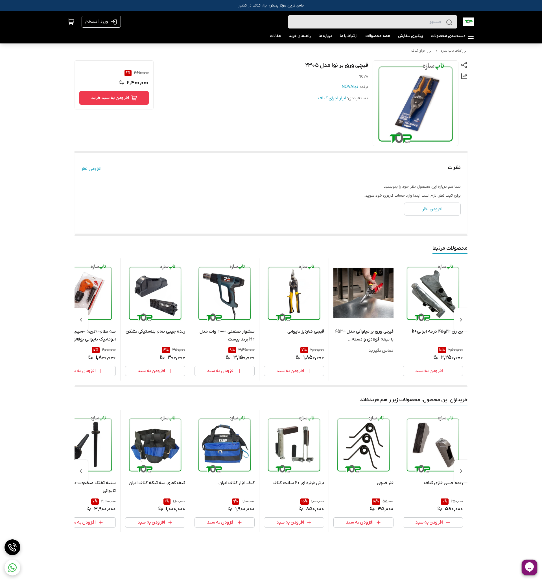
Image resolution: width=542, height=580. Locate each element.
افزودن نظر (91, 169)
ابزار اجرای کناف (421, 51)
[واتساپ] (12, 567)
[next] (81, 319)
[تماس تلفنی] (12, 547)
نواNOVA (350, 87)
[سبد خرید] (71, 21)
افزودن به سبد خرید (110, 98)
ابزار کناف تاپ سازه (454, 51)
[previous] (461, 319)
